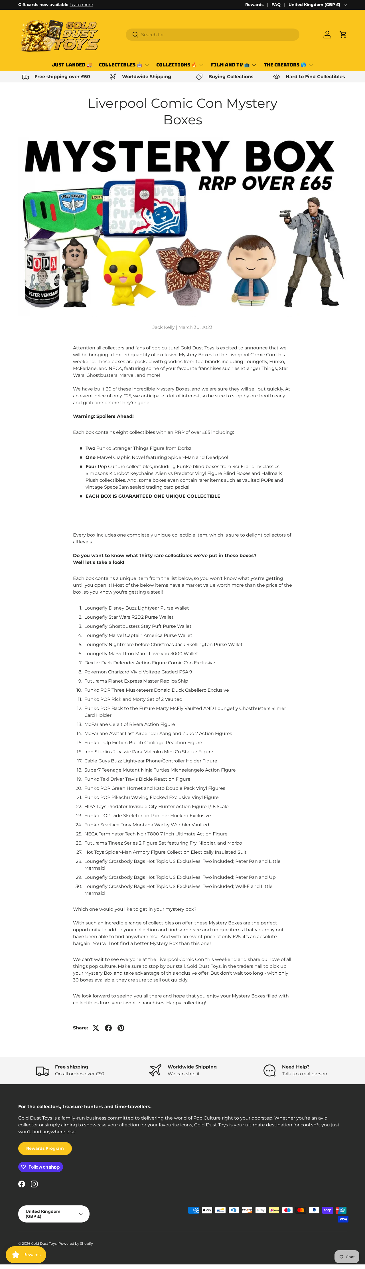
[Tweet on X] (96, 1028)
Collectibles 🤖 (120, 65)
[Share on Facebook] (108, 1028)
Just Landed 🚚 (72, 65)
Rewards (254, 4)
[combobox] (212, 35)
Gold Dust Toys (44, 1243)
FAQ (276, 4)
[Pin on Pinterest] (121, 1028)
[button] (343, 34)
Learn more (81, 4)
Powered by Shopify (75, 1243)
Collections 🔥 (176, 65)
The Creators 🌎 (285, 65)
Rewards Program (45, 1148)
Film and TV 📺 (230, 65)
